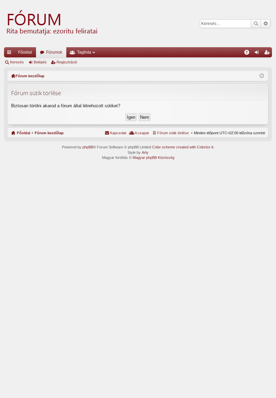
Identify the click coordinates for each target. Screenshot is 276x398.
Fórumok (54, 52)
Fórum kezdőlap (49, 133)
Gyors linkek (10, 53)
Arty (145, 152)
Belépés (40, 62)
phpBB (87, 147)
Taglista (84, 52)
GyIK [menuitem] (249, 53)
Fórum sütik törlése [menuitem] (173, 133)
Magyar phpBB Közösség (153, 157)
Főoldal (25, 52)
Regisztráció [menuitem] (268, 53)
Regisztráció (67, 62)
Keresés (256, 24)
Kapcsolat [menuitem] (118, 133)
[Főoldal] (51, 23)
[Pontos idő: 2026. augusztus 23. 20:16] (262, 76)
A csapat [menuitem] (142, 133)
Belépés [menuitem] (258, 53)
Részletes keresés (265, 24)
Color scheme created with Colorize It (182, 147)
